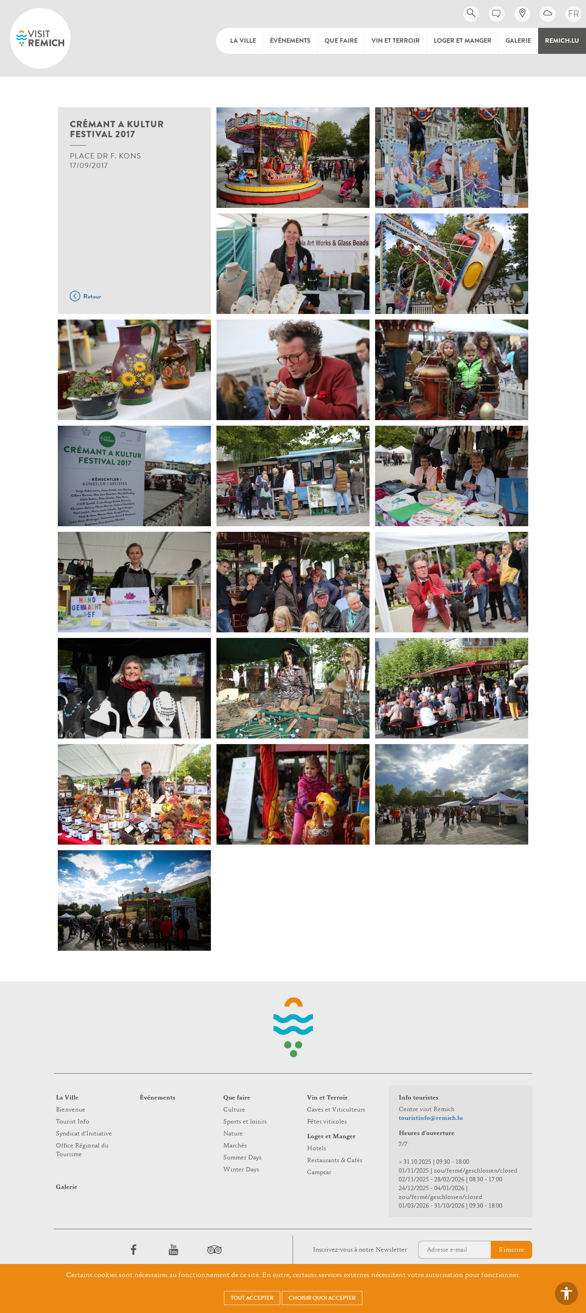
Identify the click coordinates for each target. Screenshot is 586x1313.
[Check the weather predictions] (548, 14)
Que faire (341, 40)
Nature (233, 1134)
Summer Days (242, 1158)
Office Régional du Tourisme (82, 1150)
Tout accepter (252, 1298)
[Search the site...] (471, 14)
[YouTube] (173, 1250)
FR (573, 14)
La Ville (243, 40)
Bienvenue (70, 1110)
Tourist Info (72, 1122)
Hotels (316, 1148)
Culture (234, 1110)
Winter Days (241, 1170)
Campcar (319, 1172)
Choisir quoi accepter (322, 1298)
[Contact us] (497, 14)
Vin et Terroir (396, 40)
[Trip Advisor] (213, 1250)
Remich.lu (562, 40)
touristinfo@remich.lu (431, 1118)
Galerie (518, 40)
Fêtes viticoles (327, 1122)
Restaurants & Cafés (334, 1160)
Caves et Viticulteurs (336, 1110)
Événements (290, 40)
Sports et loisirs (245, 1122)
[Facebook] (134, 1250)
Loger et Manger (463, 40)
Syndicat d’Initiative (84, 1134)
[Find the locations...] (522, 14)
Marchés (235, 1146)
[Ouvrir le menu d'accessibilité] (566, 1293)
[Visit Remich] (40, 38)
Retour (92, 296)
